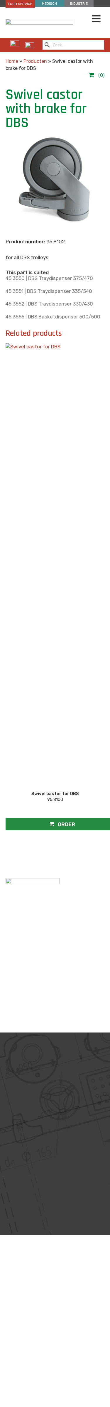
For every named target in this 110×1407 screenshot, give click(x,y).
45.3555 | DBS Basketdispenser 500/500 (53, 317)
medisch (49, 3)
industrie (79, 3)
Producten (35, 61)
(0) (100, 75)
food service (20, 4)
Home (12, 61)
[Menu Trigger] (96, 18)
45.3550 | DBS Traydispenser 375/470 (49, 278)
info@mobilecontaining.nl (53, 1378)
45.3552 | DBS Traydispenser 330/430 (49, 304)
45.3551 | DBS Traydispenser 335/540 (49, 291)
